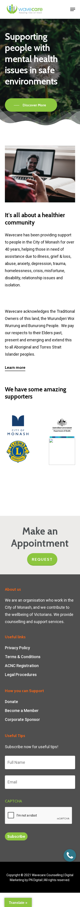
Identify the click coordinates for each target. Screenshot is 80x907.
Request (42, 559)
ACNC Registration (22, 665)
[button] (72, 9)
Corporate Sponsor (22, 719)
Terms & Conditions (22, 656)
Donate (11, 701)
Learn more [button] (15, 367)
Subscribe (16, 836)
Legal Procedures (21, 674)
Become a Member (22, 710)
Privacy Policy (17, 647)
